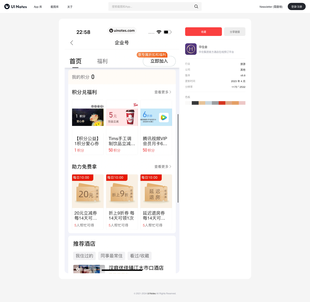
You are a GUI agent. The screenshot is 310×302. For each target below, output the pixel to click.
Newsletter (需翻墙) (271, 6)
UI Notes (151, 293)
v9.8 (243, 75)
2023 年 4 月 (238, 81)
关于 (70, 6)
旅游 (242, 64)
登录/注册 (296, 6)
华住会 (203, 47)
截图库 (55, 6)
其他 (242, 69)
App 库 (38, 6)
